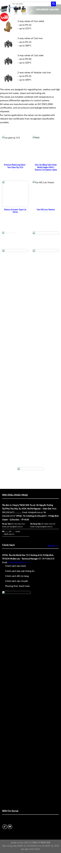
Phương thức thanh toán (17, 586)
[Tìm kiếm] (53, 4)
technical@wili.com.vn (17, 563)
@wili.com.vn (9, 534)
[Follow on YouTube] (10, 826)
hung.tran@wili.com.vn (43, 527)
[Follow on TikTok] (4, 826)
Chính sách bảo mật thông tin (19, 571)
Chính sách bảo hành (15, 566)
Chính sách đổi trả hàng (17, 576)
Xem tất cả (52, 546)
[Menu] (7, 3)
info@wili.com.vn (35, 513)
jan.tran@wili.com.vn (15, 527)
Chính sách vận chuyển (16, 581)
